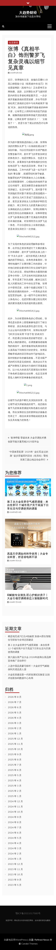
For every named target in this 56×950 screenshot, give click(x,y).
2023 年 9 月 (14, 879)
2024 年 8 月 (14, 822)
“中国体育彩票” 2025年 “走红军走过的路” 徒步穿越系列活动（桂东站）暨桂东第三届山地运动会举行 (28, 455)
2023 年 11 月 (15, 869)
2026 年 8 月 (14, 696)
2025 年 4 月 (14, 780)
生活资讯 (13, 42)
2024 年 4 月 (14, 843)
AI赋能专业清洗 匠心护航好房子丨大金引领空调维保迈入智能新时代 (27, 596)
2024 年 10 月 (15, 811)
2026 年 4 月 (14, 717)
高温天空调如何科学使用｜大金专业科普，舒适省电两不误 (27, 555)
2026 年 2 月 (14, 728)
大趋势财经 (28, 12)
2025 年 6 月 (14, 770)
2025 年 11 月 (15, 743)
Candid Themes (29, 943)
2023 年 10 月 (15, 874)
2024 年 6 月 (14, 832)
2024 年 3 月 (14, 848)
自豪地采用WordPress (16, 939)
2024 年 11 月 (15, 806)
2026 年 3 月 (14, 723)
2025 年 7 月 (14, 764)
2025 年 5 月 (14, 775)
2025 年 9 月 (14, 754)
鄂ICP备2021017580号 (28, 913)
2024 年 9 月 (14, 817)
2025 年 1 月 (14, 796)
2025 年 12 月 (15, 738)
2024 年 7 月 (14, 827)
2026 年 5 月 (14, 712)
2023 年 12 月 (15, 864)
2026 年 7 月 (14, 702)
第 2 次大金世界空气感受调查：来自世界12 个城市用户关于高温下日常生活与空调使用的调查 (28, 505)
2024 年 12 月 (15, 801)
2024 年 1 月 (14, 858)
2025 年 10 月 (15, 749)
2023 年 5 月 (14, 884)
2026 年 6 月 (14, 707)
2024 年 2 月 (14, 853)
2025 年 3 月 (14, 785)
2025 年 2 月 (14, 790)
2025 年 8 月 (14, 759)
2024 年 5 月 (14, 837)
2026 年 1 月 (14, 733)
